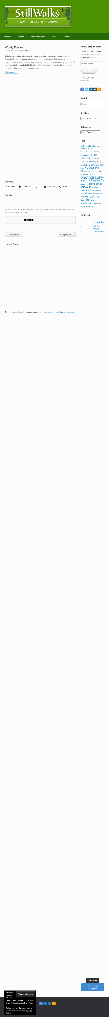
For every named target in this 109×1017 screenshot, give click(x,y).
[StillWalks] (38, 16)
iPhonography (94, 161)
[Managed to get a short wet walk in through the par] (98, 654)
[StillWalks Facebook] (82, 89)
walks (85, 199)
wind (99, 203)
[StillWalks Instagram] (49, 1003)
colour (96, 151)
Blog (54, 36)
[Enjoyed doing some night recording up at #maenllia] (86, 814)
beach (83, 148)
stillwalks (85, 187)
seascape (84, 184)
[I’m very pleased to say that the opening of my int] (98, 561)
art (93, 145)
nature (7, 212)
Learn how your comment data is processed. (56, 312)
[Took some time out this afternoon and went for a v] (86, 515)
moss (82, 168)
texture (83, 193)
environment (57, 209)
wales (84, 196)
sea (102, 180)
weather (84, 203)
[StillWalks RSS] (99, 89)
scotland (96, 180)
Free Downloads (38, 36)
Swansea (85, 190)
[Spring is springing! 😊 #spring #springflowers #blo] (86, 886)
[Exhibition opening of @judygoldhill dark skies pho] (86, 735)
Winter (82, 206)
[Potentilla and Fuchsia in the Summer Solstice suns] (86, 939)
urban (95, 193)
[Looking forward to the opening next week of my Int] (86, 663)
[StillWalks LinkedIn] (91, 89)
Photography (31, 209)
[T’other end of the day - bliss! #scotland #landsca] (98, 797)
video (100, 193)
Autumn (97, 146)
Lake (82, 165)
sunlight (95, 187)
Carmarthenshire (86, 152)
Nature (23, 209)
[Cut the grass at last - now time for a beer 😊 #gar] (98, 860)
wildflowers (93, 203)
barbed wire (48, 209)
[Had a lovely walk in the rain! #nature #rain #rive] (98, 246)
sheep (22, 212)
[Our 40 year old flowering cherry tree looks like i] (86, 327)
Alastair (28, 50)
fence (64, 209)
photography (14, 212)
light (101, 164)
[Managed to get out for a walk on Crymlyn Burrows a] (98, 897)
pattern (99, 171)
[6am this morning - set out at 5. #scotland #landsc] (86, 860)
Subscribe (89, 70)
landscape (70, 209)
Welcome (8, 36)
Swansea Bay (96, 190)
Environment (16, 209)
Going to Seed (67, 235)
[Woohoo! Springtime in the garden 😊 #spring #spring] (86, 399)
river (90, 180)
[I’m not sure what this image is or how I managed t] (98, 737)
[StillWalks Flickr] (95, 89)
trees (89, 193)
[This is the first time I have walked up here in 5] (86, 251)
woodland (90, 206)
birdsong (90, 148)
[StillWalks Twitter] (86, 89)
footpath (84, 161)
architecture (85, 145)
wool (26, 212)
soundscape (95, 183)
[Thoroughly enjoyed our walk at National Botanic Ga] (98, 288)
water (94, 200)
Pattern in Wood (14, 235)
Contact (67, 36)
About (21, 36)
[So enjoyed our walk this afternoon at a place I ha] (98, 439)
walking (94, 196)
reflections (84, 180)
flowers (96, 158)
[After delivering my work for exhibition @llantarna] (98, 947)
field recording (88, 156)
